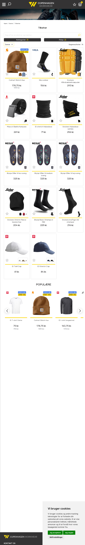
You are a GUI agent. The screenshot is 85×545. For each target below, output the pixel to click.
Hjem (5, 23)
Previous (7, 311)
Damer (7, 44)
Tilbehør (17, 23)
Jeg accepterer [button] (55, 533)
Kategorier (21, 40)
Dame (11, 23)
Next (80, 311)
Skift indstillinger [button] (56, 537)
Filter (61, 40)
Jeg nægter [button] (69, 533)
